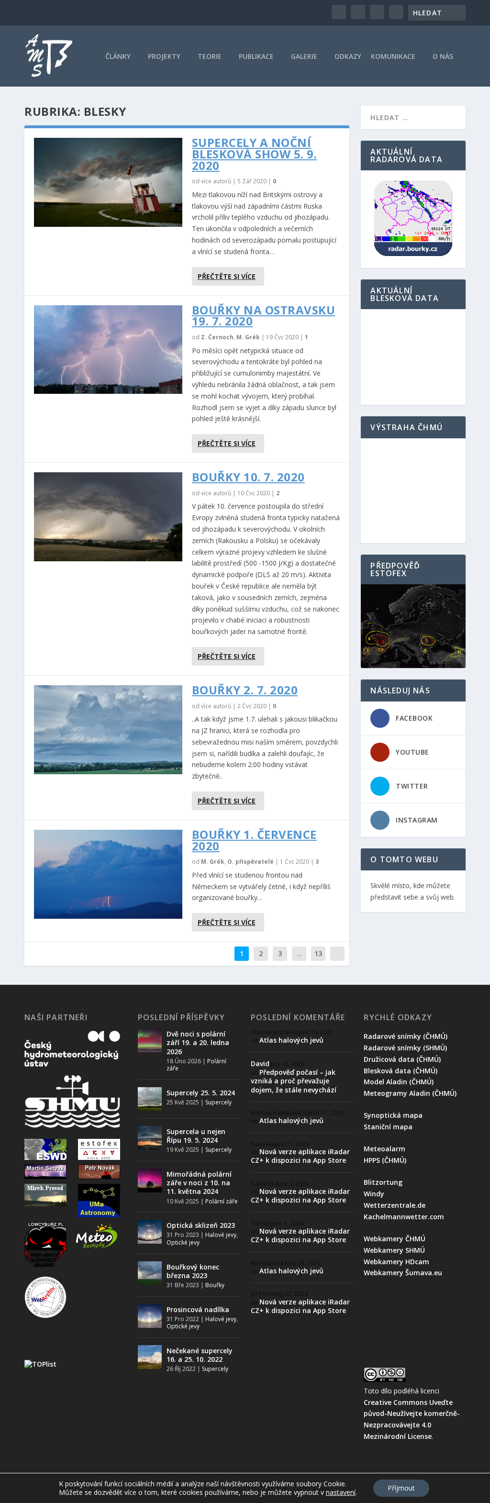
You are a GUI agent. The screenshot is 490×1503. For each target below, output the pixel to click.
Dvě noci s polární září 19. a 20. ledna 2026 (198, 1042)
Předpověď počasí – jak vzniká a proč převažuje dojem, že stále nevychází (293, 1081)
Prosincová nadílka (198, 1309)
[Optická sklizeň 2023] (150, 1232)
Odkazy (347, 57)
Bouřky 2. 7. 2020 (245, 690)
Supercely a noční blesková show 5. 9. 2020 (254, 153)
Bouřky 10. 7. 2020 (248, 477)
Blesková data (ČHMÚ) (400, 1070)
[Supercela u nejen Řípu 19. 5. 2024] (150, 1138)
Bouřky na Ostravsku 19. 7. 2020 (263, 315)
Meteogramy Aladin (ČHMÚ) (410, 1093)
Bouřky (214, 1285)
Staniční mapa (388, 1126)
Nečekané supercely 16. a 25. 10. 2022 (200, 1355)
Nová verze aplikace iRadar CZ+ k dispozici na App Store (300, 1156)
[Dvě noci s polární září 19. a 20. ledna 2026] (150, 1040)
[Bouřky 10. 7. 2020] (108, 516)
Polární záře (221, 1201)
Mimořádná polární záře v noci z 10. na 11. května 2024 (199, 1182)
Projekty (164, 57)
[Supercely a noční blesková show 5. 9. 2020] (108, 182)
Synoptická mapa (393, 1115)
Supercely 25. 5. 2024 (201, 1092)
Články (118, 57)
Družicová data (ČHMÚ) (402, 1059)
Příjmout (401, 1487)
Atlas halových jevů (291, 1040)
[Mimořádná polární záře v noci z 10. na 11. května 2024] (150, 1180)
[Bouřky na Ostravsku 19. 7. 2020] (108, 349)
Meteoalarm (384, 1148)
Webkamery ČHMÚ (394, 1238)
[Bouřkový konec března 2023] (150, 1273)
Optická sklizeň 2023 (201, 1225)
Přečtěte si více (227, 276)
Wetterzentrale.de (394, 1205)
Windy (374, 1193)
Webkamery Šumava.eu (403, 1272)
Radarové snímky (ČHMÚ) (405, 1036)
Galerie (304, 57)
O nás (443, 57)
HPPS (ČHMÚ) (385, 1160)
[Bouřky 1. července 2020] (108, 874)
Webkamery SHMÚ (394, 1250)
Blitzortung (383, 1182)
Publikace (256, 57)
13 (318, 953)
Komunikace (393, 57)
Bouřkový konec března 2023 (193, 1271)
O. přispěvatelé (250, 861)
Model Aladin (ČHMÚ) (399, 1081)
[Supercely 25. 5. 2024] (150, 1099)
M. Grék (248, 337)
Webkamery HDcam (396, 1261)
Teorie (210, 57)
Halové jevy (220, 1235)
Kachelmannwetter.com (404, 1216)
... (299, 953)
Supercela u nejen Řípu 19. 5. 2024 (196, 1136)
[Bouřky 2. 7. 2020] (108, 729)
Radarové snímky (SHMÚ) (405, 1047)
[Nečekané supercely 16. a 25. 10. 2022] (150, 1357)
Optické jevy (183, 1242)
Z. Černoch (217, 337)
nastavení (341, 1492)
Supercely (218, 1102)
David (260, 1063)
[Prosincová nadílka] (150, 1316)
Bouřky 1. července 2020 (254, 840)
